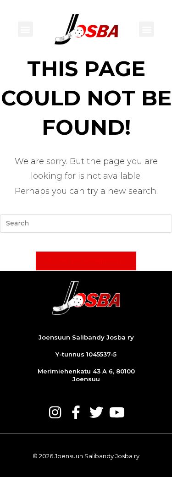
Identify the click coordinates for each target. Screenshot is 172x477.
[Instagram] (55, 412)
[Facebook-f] (76, 412)
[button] (25, 29)
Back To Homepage (86, 260)
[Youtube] (117, 412)
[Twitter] (96, 412)
